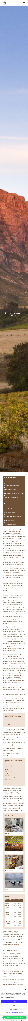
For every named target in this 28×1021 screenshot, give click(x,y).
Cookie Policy (7, 1012)
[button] (26, 989)
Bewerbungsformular (11, 719)
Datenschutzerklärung (14, 1012)
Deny (14, 1005)
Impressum (21, 1012)
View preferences (14, 1009)
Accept (14, 1001)
